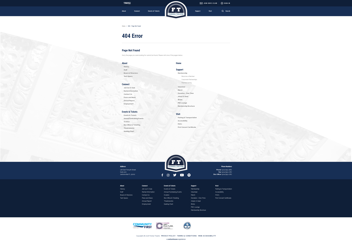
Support (179, 69)
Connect (125, 84)
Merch (180, 90)
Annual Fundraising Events (133, 118)
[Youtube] (182, 174)
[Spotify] (189, 174)
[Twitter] (174, 174)
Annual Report (129, 101)
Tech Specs (128, 76)
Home (123, 26)
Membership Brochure (186, 106)
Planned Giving (187, 83)
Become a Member (188, 76)
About (124, 63)
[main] (176, 81)
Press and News (130, 97)
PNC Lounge (182, 103)
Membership (182, 73)
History (126, 67)
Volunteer (181, 87)
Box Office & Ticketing (132, 125)
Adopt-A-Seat (183, 96)
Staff (125, 70)
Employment (128, 104)
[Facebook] (162, 174)
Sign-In (227, 3)
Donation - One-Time (186, 93)
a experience (176, 239)
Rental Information (131, 91)
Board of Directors (131, 73)
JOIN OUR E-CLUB (210, 3)
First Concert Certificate (187, 127)
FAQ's (180, 124)
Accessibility (182, 121)
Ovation (127, 122)
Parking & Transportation (187, 117)
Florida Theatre (176, 10)
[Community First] (127, 3)
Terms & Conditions (187, 236)
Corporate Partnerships (189, 79)
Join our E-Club (129, 88)
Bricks (180, 100)
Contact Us (128, 94)
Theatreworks (129, 128)
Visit (178, 114)
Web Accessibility (207, 236)
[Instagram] (168, 174)
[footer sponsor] (142, 225)
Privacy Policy (168, 236)
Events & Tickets (129, 111)
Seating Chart (129, 131)
